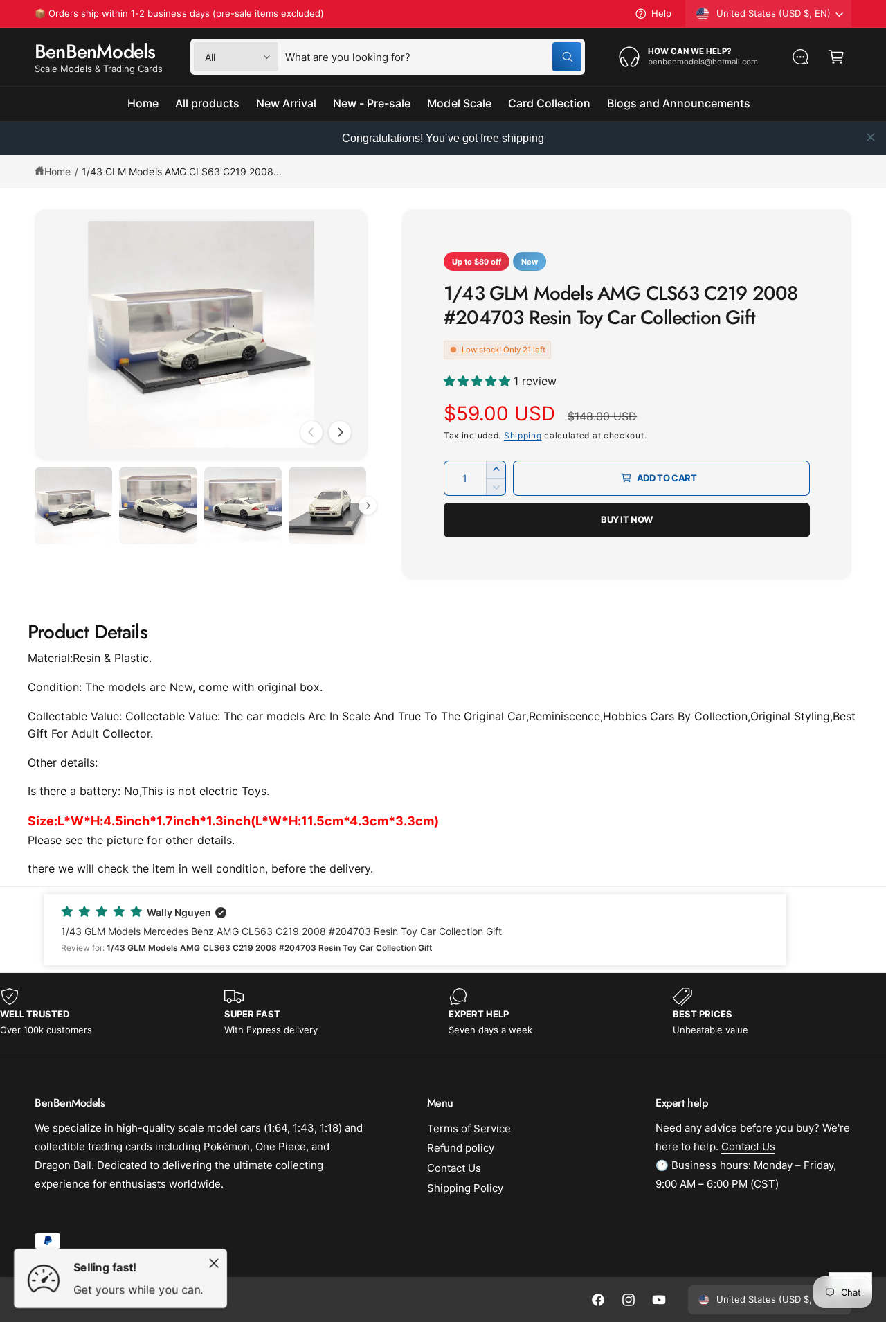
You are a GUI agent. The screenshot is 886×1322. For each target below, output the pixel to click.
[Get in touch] (800, 57)
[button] (836, 57)
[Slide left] (311, 432)
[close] (870, 137)
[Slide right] (340, 432)
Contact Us (454, 1167)
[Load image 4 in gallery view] (327, 505)
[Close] (214, 1263)
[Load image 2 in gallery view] (158, 505)
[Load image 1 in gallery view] (73, 505)
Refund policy (460, 1147)
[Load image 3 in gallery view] (243, 505)
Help (661, 13)
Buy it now (627, 519)
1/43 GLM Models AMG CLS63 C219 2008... (182, 171)
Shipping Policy (465, 1188)
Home (57, 171)
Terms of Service (469, 1128)
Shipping (523, 435)
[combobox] (433, 57)
